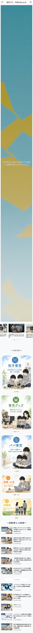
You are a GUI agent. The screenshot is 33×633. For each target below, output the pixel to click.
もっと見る (17, 579)
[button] (1, 328)
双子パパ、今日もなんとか (16, 2)
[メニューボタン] (2, 2)
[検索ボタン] (31, 2)
